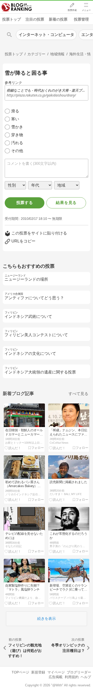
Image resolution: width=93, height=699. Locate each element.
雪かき (17, 127)
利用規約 (72, 677)
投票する (24, 202)
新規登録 (38, 672)
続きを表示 (46, 618)
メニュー (86, 10)
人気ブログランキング (16, 7)
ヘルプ (86, 677)
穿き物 (17, 135)
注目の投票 (35, 19)
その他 (17, 151)
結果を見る (66, 202)
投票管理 (81, 19)
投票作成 (72, 10)
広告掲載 (55, 677)
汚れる (17, 143)
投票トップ (11, 19)
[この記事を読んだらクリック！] (13, 448)
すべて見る (78, 394)
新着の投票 (58, 19)
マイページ (56, 672)
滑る (15, 111)
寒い (15, 119)
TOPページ (20, 672)
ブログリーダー (79, 672)
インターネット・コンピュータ (46, 35)
